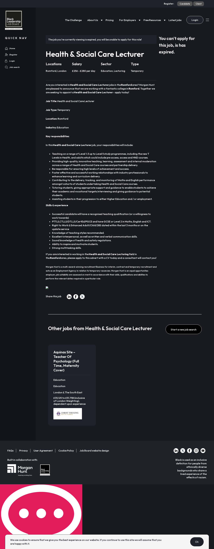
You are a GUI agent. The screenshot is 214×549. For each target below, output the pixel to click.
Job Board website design (94, 450)
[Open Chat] (41, 516)
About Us (92, 20)
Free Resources (152, 20)
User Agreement (43, 450)
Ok (197, 541)
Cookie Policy (66, 450)
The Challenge (73, 20)
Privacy (23, 450)
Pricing (110, 20)
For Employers (127, 20)
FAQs (10, 450)
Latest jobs (175, 20)
